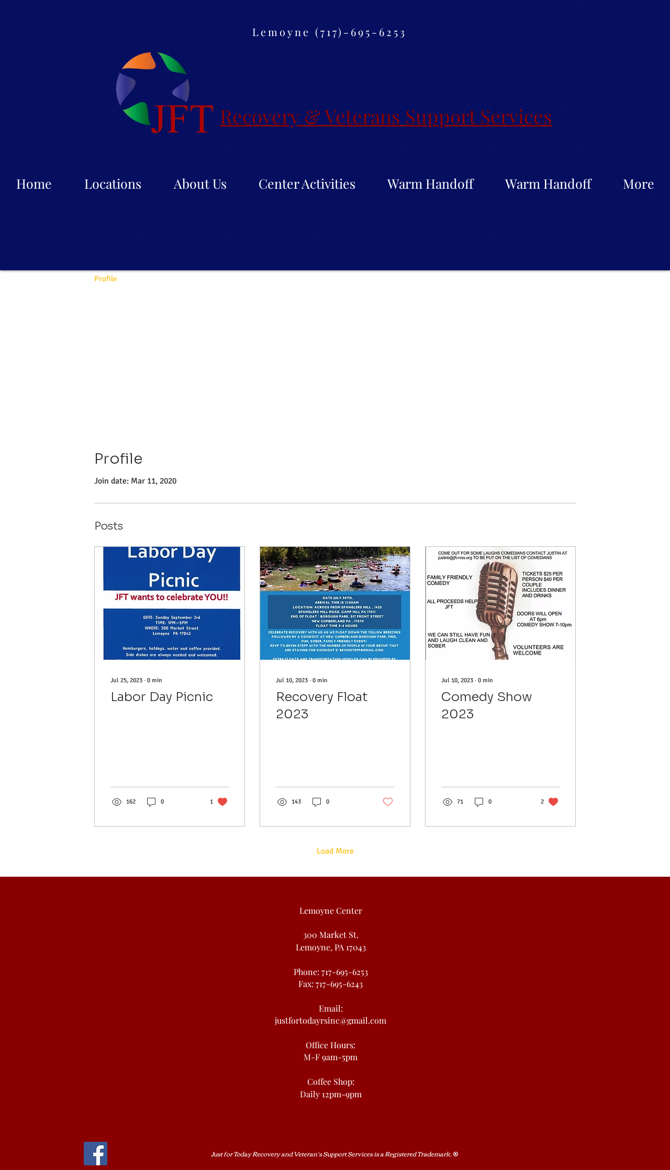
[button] (200, 183)
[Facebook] (95, 1153)
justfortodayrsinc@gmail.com (330, 1020)
